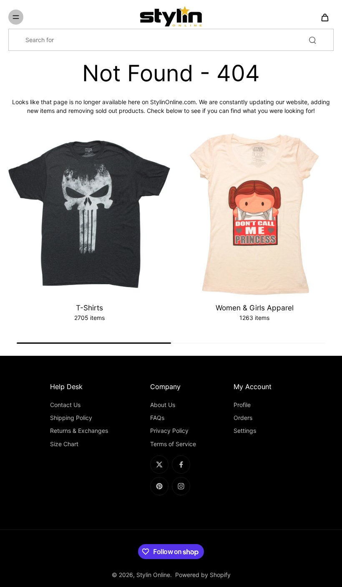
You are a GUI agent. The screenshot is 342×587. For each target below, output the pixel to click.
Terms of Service (173, 443)
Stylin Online (153, 574)
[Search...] (312, 40)
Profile (242, 404)
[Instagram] (181, 486)
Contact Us (65, 404)
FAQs (157, 417)
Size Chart (64, 443)
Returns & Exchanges (79, 430)
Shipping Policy (71, 417)
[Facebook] (181, 464)
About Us (162, 404)
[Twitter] (159, 464)
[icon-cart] (324, 17)
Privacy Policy (169, 430)
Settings (245, 430)
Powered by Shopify (203, 574)
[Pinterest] (159, 486)
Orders (243, 417)
